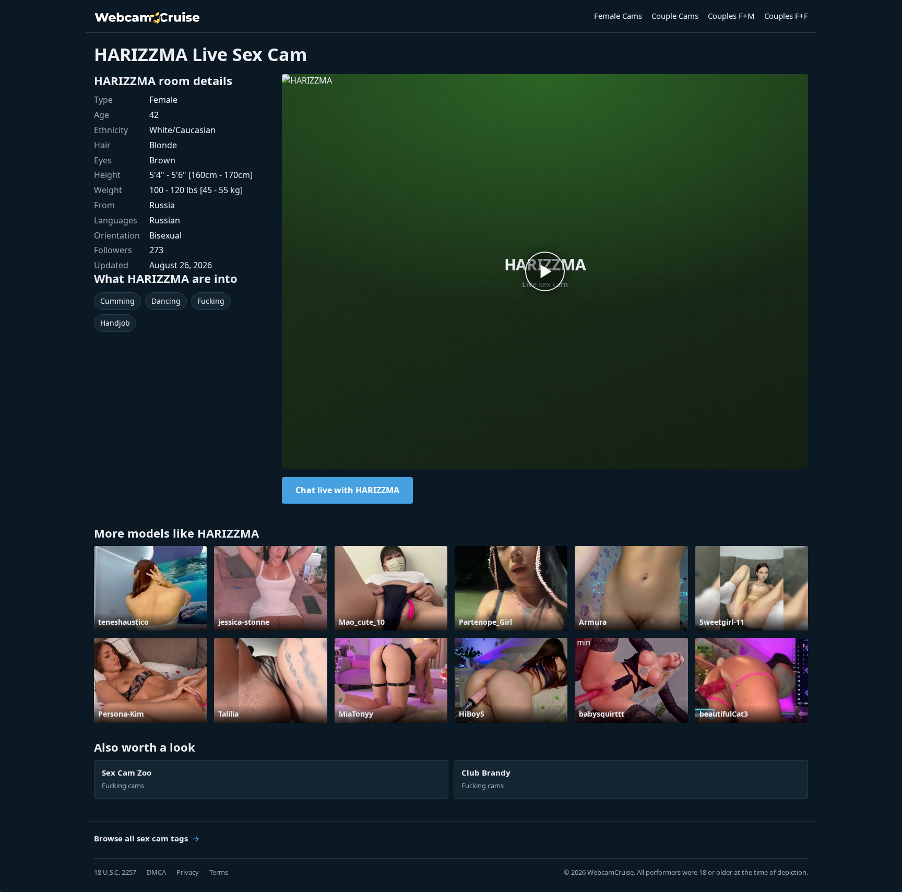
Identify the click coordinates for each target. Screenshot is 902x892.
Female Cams (618, 15)
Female (163, 99)
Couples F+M (731, 15)
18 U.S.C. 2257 (115, 872)
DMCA (156, 872)
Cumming (117, 301)
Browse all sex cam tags (141, 838)
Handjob (115, 323)
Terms (218, 872)
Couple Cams (674, 15)
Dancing (166, 301)
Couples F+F (786, 15)
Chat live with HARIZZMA (347, 490)
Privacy (187, 872)
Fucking (210, 301)
